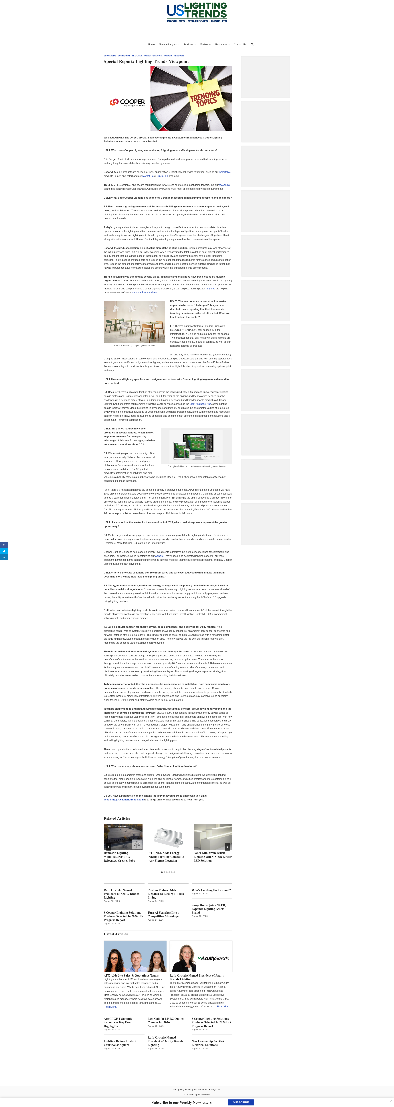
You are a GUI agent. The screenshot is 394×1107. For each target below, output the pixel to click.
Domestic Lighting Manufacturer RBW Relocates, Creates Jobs (119, 857)
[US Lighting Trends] (124, 45)
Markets (168, 56)
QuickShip (162, 176)
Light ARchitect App (200, 404)
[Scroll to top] (388, 1098)
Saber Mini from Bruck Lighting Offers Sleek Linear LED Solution (213, 857)
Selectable (225, 172)
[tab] (162, 872)
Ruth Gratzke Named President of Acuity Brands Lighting (121, 893)
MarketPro (148, 176)
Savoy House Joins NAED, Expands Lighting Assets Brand (209, 908)
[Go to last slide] (108, 847)
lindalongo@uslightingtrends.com (124, 799)
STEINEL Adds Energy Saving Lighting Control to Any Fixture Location (166, 857)
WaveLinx (224, 185)
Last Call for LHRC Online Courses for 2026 (166, 1020)
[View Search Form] (252, 44)
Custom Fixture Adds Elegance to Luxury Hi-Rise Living (166, 893)
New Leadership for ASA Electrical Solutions (208, 1043)
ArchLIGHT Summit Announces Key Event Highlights (118, 1022)
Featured (137, 56)
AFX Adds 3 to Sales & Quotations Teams (131, 975)
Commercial (110, 56)
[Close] (391, 1101)
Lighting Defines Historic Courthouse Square (120, 1043)
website (159, 556)
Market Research (153, 56)
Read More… (111, 1007)
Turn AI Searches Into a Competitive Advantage (164, 914)
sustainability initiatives (144, 292)
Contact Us (240, 44)
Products (179, 56)
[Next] (227, 847)
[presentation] (123, 837)
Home (151, 44)
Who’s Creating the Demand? (211, 890)
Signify (210, 288)
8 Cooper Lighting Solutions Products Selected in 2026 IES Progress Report (123, 916)
